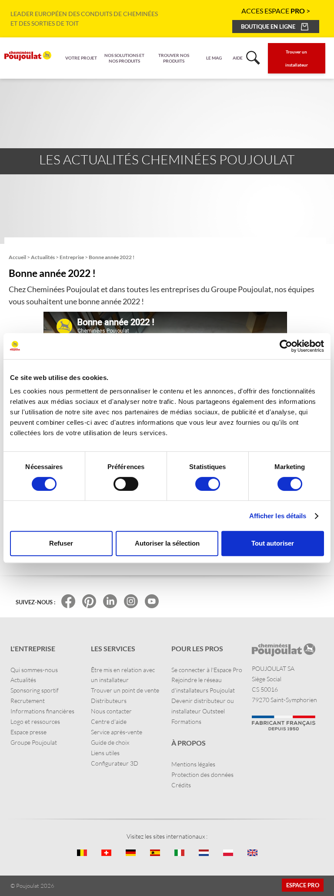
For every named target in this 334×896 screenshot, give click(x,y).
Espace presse (28, 732)
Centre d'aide (109, 721)
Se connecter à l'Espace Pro (206, 669)
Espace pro (302, 885)
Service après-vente (116, 732)
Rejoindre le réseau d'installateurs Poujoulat (203, 685)
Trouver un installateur (296, 58)
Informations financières (42, 711)
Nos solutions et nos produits (124, 58)
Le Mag (214, 57)
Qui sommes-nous (34, 669)
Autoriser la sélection (167, 543)
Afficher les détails (278, 516)
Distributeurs (109, 700)
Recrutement (27, 700)
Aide (238, 57)
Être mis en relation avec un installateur (123, 675)
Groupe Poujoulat (33, 742)
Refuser (61, 543)
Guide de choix (110, 742)
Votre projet (81, 57)
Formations (186, 721)
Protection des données (202, 774)
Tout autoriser (272, 543)
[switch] (126, 484)
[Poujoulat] (27, 55)
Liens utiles (105, 752)
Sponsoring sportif (34, 690)
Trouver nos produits (173, 58)
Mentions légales (193, 764)
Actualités (23, 679)
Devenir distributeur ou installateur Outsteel (202, 706)
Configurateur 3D (114, 763)
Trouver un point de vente (125, 690)
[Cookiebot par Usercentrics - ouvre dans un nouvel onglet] (286, 346)
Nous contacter (111, 711)
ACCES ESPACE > (275, 11)
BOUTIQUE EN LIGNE (268, 26)
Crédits (181, 785)
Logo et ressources (35, 721)
